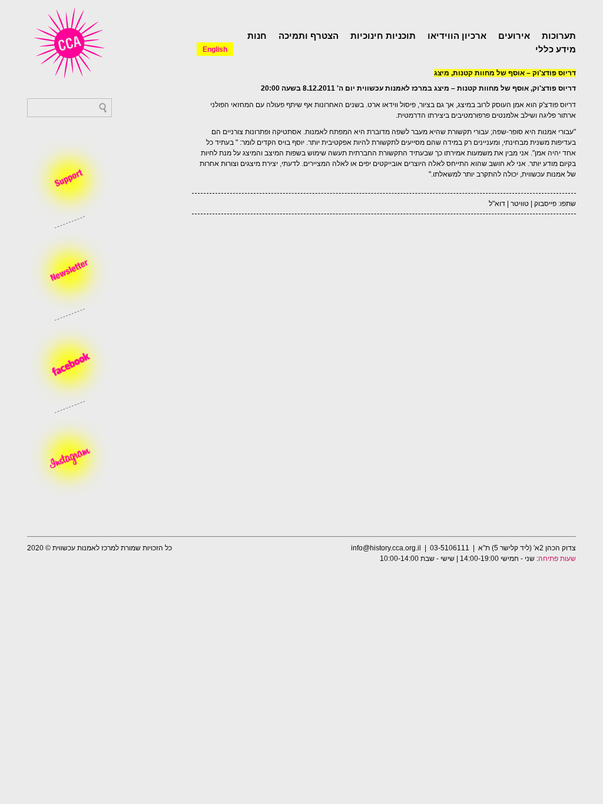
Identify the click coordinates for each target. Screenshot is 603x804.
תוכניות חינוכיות (383, 36)
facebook (69, 364)
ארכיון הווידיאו (457, 36)
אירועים (514, 36)
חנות (257, 36)
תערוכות (559, 36)
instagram (69, 456)
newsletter (69, 272)
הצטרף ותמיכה (309, 36)
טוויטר (520, 204)
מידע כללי (555, 49)
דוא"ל (497, 204)
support (69, 179)
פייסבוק (545, 204)
